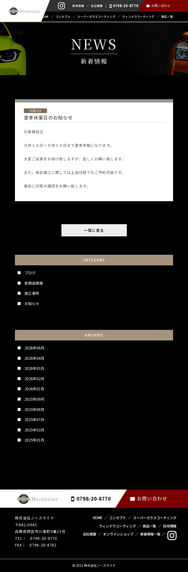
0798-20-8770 (125, 5)
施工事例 (32, 293)
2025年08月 (34, 409)
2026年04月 (34, 358)
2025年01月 (34, 440)
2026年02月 (34, 378)
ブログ (30, 272)
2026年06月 (34, 348)
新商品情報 (34, 283)
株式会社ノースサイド (100, 565)
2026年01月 (34, 388)
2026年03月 (34, 368)
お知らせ (32, 303)
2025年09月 (34, 399)
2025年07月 (34, 419)
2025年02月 (34, 430)
